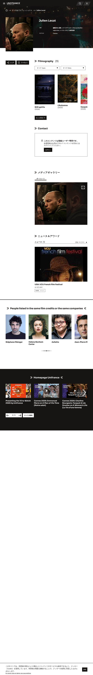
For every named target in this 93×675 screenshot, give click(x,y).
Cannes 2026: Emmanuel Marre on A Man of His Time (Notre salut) (18, 403)
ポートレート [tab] (41, 178)
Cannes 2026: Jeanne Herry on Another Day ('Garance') (72, 403)
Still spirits (40, 107)
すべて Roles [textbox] (67, 68)
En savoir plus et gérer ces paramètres (18, 673)
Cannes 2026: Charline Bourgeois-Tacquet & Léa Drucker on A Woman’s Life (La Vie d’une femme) (46, 404)
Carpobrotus (87, 107)
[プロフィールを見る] (86, 4)
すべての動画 (28, 415)
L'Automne (63, 105)
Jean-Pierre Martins (84, 342)
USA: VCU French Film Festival (48, 284)
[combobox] (47, 68)
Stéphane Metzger (14, 342)
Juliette (55, 342)
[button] (83, 188)
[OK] (84, 669)
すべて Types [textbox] (41, 68)
